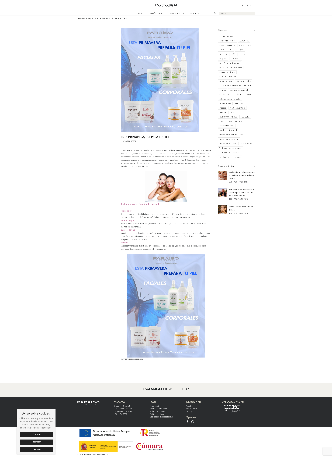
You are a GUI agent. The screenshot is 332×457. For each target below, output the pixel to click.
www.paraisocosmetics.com (132, 359)
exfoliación (224, 94)
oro (232, 112)
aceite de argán (226, 36)
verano (237, 157)
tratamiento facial (227, 143)
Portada (81, 18)
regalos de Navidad (228, 130)
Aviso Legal (154, 406)
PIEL (221, 121)
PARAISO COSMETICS (228, 117)
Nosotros (189, 406)
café (233, 54)
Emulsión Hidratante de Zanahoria (235, 85)
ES (243, 5)
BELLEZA (223, 54)
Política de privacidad (158, 409)
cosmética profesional (229, 63)
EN (247, 5)
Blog (89, 18)
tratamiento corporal (228, 139)
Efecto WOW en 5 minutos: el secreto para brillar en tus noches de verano (241, 192)
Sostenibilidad (191, 409)
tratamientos (246, 143)
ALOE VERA (244, 41)
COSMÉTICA (236, 59)
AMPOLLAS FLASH (227, 45)
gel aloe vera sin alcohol (230, 99)
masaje (222, 108)
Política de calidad (157, 414)
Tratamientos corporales (230, 148)
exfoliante (238, 94)
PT (254, 5)
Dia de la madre (243, 81)
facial (249, 94)
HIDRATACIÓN (225, 103)
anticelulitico (245, 45)
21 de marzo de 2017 (128, 141)
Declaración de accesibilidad (161, 417)
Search (215, 13)
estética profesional (239, 90)
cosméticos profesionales (230, 67)
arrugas (239, 50)
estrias (222, 90)
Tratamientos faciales (229, 152)
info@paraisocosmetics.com (125, 411)
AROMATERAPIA (225, 50)
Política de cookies (157, 411)
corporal (223, 59)
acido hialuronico (227, 41)
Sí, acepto (36, 434)
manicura (239, 103)
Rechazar (37, 442)
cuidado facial (225, 81)
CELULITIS (243, 54)
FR (250, 5)
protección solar (226, 126)
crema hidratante (227, 72)
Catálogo (189, 411)
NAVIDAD (223, 112)
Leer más (37, 449)
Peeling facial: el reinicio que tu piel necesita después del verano (242, 175)
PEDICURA (245, 117)
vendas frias (224, 157)
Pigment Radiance (235, 121)
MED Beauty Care (237, 108)
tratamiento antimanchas (231, 135)
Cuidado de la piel (227, 76)
